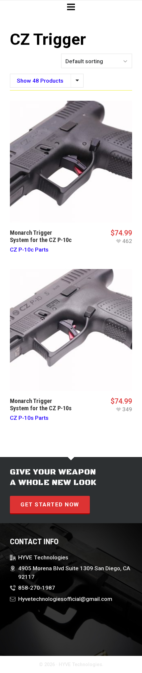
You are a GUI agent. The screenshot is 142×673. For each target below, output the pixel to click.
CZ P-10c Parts (29, 249)
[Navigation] (71, 7)
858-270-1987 (36, 587)
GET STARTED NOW (49, 504)
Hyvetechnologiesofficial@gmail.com (65, 599)
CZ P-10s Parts (29, 418)
